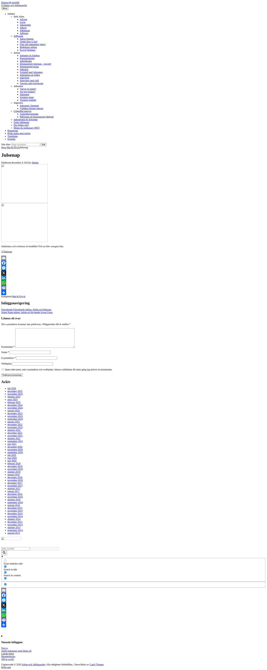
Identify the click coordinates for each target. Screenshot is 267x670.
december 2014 (14, 513)
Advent (23, 19)
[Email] (133, 258)
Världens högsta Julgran (31, 108)
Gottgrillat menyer (22, 111)
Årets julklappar (21, 122)
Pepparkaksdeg (27, 58)
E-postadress (8, 358)
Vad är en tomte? (28, 89)
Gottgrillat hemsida (29, 114)
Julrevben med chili (29, 80)
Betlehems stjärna (28, 47)
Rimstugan (12, 130)
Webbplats (6, 363)
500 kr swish (7, 659)
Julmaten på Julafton (30, 55)
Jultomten (24, 94)
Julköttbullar (26, 61)
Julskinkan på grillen (30, 75)
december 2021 (14, 433)
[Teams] (133, 287)
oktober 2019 (13, 472)
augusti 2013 (13, 533)
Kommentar (8, 347)
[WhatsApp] (133, 282)
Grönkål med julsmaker (31, 72)
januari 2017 (13, 491)
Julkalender (25, 25)
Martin (35, 162)
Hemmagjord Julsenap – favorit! (35, 64)
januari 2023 (13, 421)
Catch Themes (97, 664)
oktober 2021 (13, 438)
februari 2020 (14, 463)
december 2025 (14, 391)
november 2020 (15, 449)
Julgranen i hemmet (29, 105)
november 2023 (15, 416)
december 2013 (14, 522)
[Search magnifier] (4, 552)
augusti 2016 (13, 505)
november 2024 (15, 408)
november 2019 (15, 469)
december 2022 (14, 424)
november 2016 (15, 497)
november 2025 (15, 394)
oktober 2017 (13, 488)
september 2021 (15, 441)
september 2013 (15, 530)
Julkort (23, 27)
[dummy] (24, 202)
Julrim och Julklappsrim (33, 664)
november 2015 (15, 510)
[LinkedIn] (133, 277)
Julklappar (25, 30)
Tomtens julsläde (28, 100)
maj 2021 (12, 444)
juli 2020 (11, 455)
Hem (4, 147)
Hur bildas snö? (21, 125)
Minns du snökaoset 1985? (27, 128)
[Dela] (133, 292)
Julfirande (18, 36)
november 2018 (15, 480)
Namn (5, 352)
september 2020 (15, 452)
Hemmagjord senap (29, 66)
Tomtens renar (27, 97)
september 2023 (15, 419)
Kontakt (11, 139)
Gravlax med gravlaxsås (31, 83)
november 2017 (15, 485)
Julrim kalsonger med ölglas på (16, 651)
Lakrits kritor (7, 653)
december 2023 (14, 413)
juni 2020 (12, 458)
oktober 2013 (13, 527)
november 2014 (15, 516)
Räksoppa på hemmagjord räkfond (36, 116)
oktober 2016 (13, 499)
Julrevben (24, 77)
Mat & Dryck (13, 147)
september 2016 (15, 502)
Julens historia (27, 39)
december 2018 (14, 477)
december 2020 (14, 446)
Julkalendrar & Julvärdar (26, 119)
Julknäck (24, 69)
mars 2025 (12, 399)
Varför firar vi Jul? (29, 41)
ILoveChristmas (27, 50)
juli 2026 (11, 388)
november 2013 (15, 524)
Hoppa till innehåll (10, 2)
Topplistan (12, 136)
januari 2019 (13, 474)
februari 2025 (14, 402)
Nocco (4, 648)
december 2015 (14, 508)
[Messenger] (133, 267)
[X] (133, 272)
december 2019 (14, 466)
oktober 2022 (13, 430)
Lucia (22, 22)
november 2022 (15, 427)
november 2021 (15, 435)
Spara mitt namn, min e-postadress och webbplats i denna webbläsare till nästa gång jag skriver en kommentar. (58, 369)
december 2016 (14, 494)
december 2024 (14, 405)
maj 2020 (12, 460)
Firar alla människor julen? (33, 44)
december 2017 (14, 483)
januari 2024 (13, 410)
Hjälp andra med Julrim (18, 133)
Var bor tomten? (27, 91)
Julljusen (24, 33)
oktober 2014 (13, 519)
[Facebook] (133, 263)
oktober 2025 (13, 396)
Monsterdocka (8, 656)
